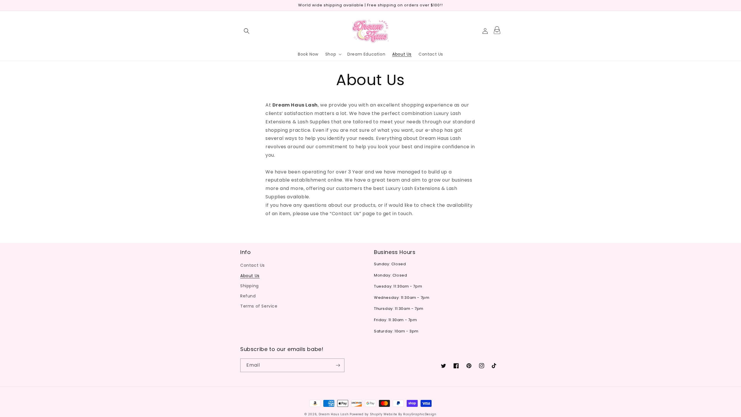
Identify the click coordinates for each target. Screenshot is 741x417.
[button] (246, 31)
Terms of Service (259, 306)
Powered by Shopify (366, 414)
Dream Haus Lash (334, 414)
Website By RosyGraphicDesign (410, 414)
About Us (250, 276)
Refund (248, 296)
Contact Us (252, 265)
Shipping (249, 286)
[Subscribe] (337, 365)
